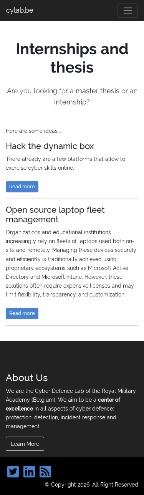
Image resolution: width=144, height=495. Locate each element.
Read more (22, 186)
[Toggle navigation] (128, 10)
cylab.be (19, 10)
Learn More (25, 443)
